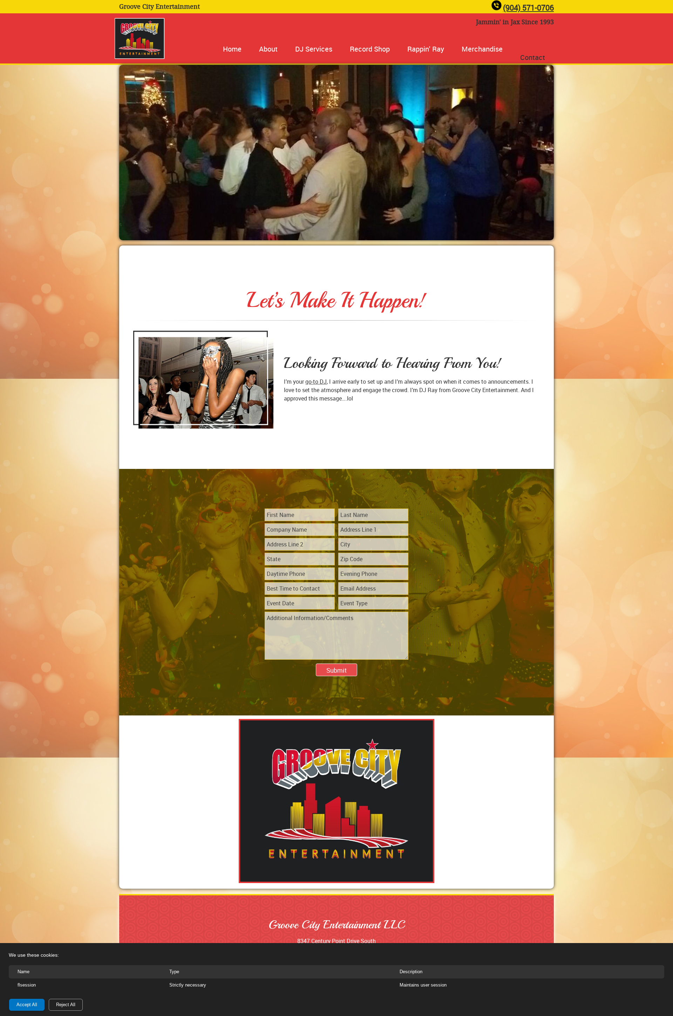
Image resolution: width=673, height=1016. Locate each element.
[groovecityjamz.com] (140, 38)
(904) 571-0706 (528, 7)
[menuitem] (232, 49)
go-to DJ (316, 381)
